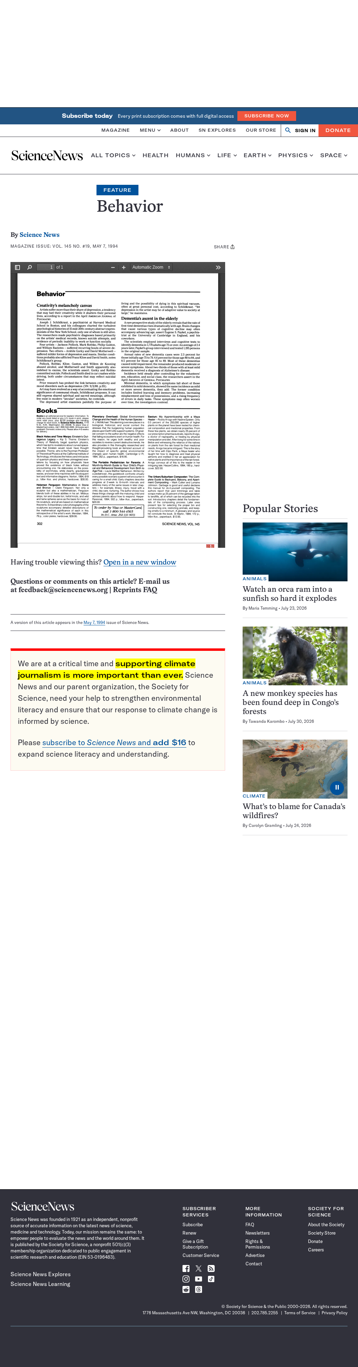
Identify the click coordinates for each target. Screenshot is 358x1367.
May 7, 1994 (94, 622)
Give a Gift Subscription (195, 1244)
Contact (253, 1263)
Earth (255, 155)
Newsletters (257, 1233)
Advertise (255, 1255)
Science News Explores (40, 1274)
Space (331, 155)
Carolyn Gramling (265, 825)
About (179, 130)
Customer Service (200, 1255)
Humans (191, 155)
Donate (338, 130)
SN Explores (217, 130)
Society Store (322, 1233)
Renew (189, 1233)
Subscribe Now (266, 115)
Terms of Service (299, 1312)
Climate (254, 796)
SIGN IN (305, 130)
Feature (117, 190)
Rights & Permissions (257, 1244)
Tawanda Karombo (267, 721)
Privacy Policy (335, 1312)
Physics (293, 155)
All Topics (110, 155)
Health (156, 155)
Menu (148, 130)
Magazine (115, 130)
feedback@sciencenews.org (63, 590)
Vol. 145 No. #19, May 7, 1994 (85, 246)
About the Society (326, 1224)
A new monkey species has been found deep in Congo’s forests (291, 703)
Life (224, 155)
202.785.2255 (264, 1312)
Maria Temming (263, 608)
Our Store (261, 130)
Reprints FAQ (135, 590)
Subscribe (192, 1224)
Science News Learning (40, 1283)
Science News (39, 235)
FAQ (249, 1224)
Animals (255, 578)
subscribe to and (114, 742)
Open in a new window (139, 562)
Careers (316, 1249)
